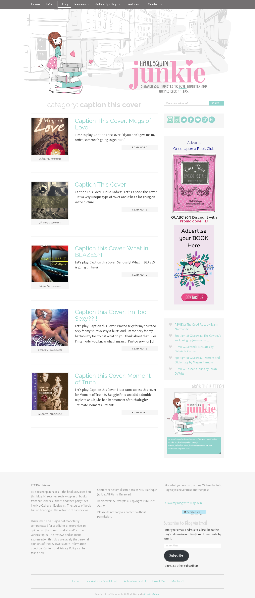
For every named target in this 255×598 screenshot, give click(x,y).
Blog (64, 4)
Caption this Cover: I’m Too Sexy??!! (110, 315)
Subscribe (176, 555)
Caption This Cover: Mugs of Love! (113, 124)
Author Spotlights (107, 4)
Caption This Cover (100, 184)
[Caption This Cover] (49, 201)
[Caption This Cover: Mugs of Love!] (49, 137)
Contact (154, 4)
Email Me (158, 581)
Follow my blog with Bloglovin (183, 503)
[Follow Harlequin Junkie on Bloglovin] (194, 512)
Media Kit (178, 581)
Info (49, 4)
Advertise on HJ (135, 581)
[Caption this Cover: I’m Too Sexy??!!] (49, 328)
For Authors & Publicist (101, 581)
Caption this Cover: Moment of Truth (113, 379)
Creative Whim (151, 594)
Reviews (81, 4)
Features (133, 4)
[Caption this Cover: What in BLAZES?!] (49, 264)
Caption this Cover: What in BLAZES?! (111, 251)
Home (35, 4)
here (42, 553)
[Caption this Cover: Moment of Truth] (49, 392)
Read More (139, 147)
